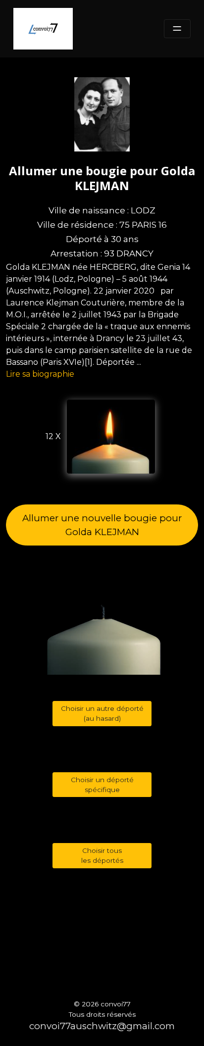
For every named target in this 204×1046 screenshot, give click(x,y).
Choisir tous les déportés (102, 855)
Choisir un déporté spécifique (102, 785)
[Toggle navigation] (177, 29)
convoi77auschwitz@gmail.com (102, 1026)
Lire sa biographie (40, 374)
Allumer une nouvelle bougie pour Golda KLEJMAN (102, 525)
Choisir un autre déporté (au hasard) (102, 713)
